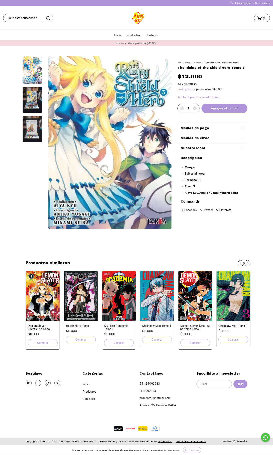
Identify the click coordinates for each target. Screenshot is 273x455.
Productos (133, 35)
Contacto (152, 35)
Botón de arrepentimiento (191, 441)
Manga (188, 62)
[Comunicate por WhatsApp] (265, 437)
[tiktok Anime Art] (48, 383)
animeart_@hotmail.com (154, 398)
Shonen (197, 62)
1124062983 (147, 390)
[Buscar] (48, 18)
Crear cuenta (262, 3)
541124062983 (149, 383)
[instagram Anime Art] (29, 383)
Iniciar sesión (243, 3)
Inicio (117, 35)
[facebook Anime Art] (38, 383)
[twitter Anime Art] (57, 383)
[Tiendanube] (234, 441)
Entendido (192, 450)
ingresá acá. (165, 441)
